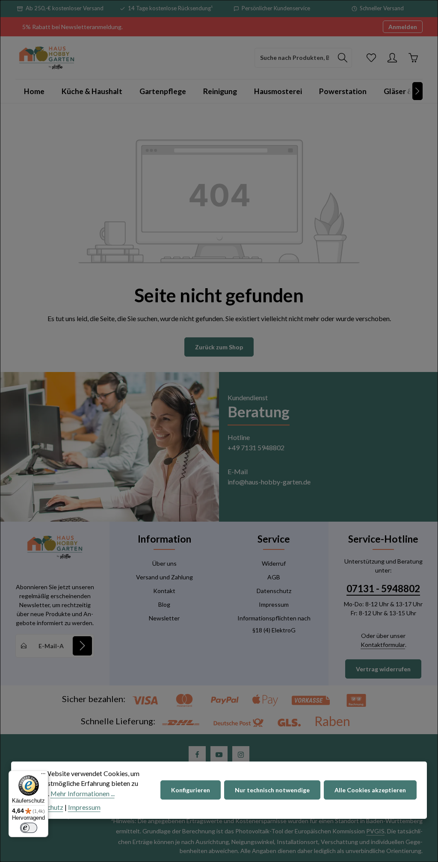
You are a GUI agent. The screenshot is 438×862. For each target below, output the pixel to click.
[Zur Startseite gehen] (46, 58)
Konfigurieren (190, 790)
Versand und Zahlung (164, 577)
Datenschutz (274, 590)
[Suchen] (343, 58)
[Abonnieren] (82, 645)
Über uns (164, 563)
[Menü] (43, 775)
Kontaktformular (383, 644)
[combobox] (294, 58)
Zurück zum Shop (219, 347)
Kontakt (164, 590)
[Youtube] (219, 754)
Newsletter (164, 618)
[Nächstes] (417, 91)
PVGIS (375, 831)
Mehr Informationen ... (82, 793)
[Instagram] (240, 754)
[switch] (28, 828)
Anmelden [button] (402, 26)
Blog (164, 604)
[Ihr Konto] (392, 57)
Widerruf (274, 563)
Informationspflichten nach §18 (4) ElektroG (274, 624)
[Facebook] (197, 754)
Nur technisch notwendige (272, 790)
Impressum (274, 604)
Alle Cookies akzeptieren (370, 790)
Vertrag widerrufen (383, 669)
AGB (273, 577)
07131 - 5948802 (383, 588)
